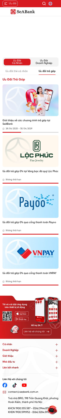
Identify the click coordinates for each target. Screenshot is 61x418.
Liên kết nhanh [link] (11, 367)
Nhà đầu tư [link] (9, 362)
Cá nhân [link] (7, 344)
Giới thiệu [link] (8, 356)
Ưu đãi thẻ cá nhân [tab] (16, 71)
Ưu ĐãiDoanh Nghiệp (44, 62)
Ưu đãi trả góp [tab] (47, 71)
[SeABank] (30, 11)
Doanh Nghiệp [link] (10, 350)
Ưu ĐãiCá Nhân (17, 62)
